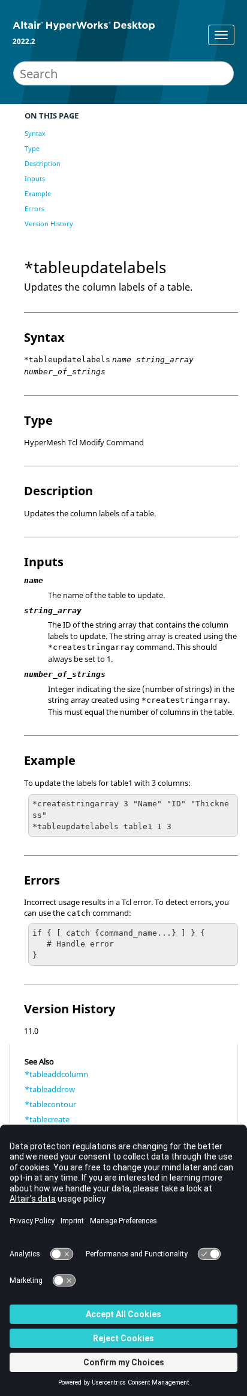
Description (43, 163)
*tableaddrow (50, 1089)
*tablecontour (50, 1104)
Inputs (35, 178)
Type (32, 148)
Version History (49, 223)
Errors (34, 208)
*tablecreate (47, 1119)
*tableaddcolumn (56, 1074)
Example (38, 193)
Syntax (35, 133)
